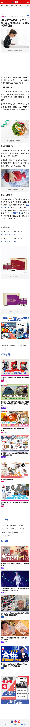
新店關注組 (13, 529)
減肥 (3, 535)
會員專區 (4, 407)
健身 (23, 532)
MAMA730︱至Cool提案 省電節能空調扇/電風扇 (15, 503)
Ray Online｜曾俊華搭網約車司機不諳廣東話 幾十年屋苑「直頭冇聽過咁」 (15, 614)
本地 (3, 617)
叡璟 (10, 532)
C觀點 (3, 532)
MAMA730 (5, 345)
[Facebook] (12, 721)
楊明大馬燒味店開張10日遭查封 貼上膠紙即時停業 (15, 564)
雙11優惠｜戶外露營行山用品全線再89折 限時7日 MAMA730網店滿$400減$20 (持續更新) (15, 404)
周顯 (9, 535)
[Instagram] (15, 721)
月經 (3, 349)
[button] (2, 2)
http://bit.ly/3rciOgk (9, 241)
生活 (2, 16)
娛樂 (3, 567)
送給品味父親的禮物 (7, 479)
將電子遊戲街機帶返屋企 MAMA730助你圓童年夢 (15, 378)
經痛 (19, 345)
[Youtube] (19, 721)
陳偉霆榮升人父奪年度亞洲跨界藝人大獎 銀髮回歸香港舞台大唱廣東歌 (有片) (15, 589)
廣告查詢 (7, 724)
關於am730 (23, 724)
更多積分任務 (23, 711)
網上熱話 (22, 529)
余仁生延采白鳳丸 (15, 213)
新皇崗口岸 (5, 529)
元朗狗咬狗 (5, 525)
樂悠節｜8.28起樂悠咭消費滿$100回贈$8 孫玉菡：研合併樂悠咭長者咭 (14, 665)
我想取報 (15, 724)
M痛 (25, 345)
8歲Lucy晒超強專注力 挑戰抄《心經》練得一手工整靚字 (15, 639)
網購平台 (13, 345)
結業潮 (21, 525)
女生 (9, 349)
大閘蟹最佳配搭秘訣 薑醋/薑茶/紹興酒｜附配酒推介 (14, 429)
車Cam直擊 (13, 525)
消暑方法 (16, 532)
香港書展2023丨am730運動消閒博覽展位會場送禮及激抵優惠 (14, 454)
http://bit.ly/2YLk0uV (9, 234)
